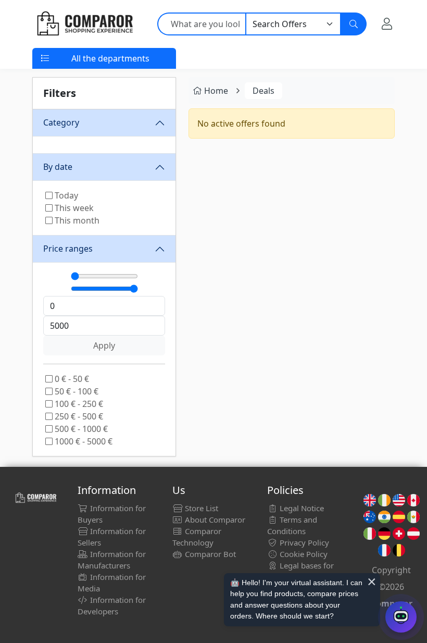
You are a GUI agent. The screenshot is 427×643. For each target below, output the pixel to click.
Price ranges (68, 248)
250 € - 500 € (78, 416)
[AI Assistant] (401, 617)
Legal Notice (301, 508)
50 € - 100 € (75, 391)
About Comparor (214, 519)
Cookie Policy (303, 554)
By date (57, 166)
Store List (200, 508)
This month (76, 220)
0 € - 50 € (71, 379)
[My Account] (387, 24)
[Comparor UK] (84, 24)
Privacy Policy (303, 542)
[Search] (354, 24)
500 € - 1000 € (80, 429)
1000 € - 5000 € (82, 441)
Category (61, 122)
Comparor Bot (209, 554)
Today (65, 195)
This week (73, 208)
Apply (104, 345)
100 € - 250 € (78, 404)
